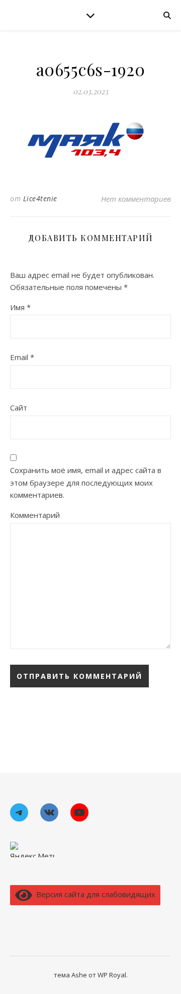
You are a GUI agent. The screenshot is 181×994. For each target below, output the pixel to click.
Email (22, 357)
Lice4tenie (40, 198)
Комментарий (35, 515)
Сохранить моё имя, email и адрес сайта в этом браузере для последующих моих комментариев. (85, 482)
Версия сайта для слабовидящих (93, 894)
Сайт (18, 407)
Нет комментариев (136, 199)
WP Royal (112, 974)
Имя (20, 307)
